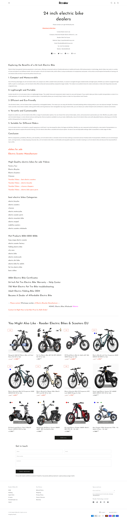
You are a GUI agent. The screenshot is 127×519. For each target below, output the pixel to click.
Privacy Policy (39, 495)
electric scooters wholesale (17, 228)
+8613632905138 (96, 495)
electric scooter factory (16, 243)
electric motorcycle (14, 257)
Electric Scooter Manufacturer (22, 154)
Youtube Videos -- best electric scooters (22, 179)
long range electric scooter (17, 240)
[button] (111, 2)
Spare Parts (11, 495)
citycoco (11, 208)
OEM (37, 291)
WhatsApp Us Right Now (49, 28)
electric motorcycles (15, 211)
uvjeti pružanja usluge (65, 476)
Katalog (10, 492)
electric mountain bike (16, 218)
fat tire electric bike (15, 267)
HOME (51, 306)
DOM (9, 490)
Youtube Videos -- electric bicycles (20, 183)
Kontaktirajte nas (12, 499)
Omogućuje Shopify (12, 514)
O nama (10, 497)
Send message (24, 471)
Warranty (38, 499)
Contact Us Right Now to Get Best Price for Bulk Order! (27, 310)
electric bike (12, 253)
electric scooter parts (15, 215)
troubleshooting (46, 287)
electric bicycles (13, 201)
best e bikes (12, 270)
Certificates (32, 278)
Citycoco (11, 176)
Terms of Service (40, 497)
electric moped (13, 221)
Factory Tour (12, 166)
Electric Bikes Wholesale (63, 306)
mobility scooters (14, 225)
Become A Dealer (16, 295)
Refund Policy (40, 490)
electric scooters (13, 204)
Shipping (38, 492)
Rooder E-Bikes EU (15, 512)
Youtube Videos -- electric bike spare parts (23, 189)
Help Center (55, 282)
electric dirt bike (14, 260)
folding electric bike (15, 247)
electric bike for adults (16, 264)
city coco (11, 250)
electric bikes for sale (32, 162)
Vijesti (10, 502)
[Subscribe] (114, 490)
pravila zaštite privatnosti (51, 476)
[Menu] (9, 2)
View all (63, 437)
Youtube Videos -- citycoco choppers (21, 186)
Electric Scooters (14, 172)
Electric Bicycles (13, 169)
